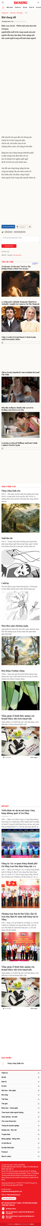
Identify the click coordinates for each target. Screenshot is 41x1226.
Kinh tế (31, 7)
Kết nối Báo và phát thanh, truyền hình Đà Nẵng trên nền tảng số (19, 1204)
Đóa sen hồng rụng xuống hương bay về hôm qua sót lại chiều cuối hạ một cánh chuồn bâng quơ (19, 587)
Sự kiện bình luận (7, 1148)
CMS (18, 1224)
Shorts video (6, 1156)
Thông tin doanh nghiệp (10, 1126)
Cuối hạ (5, 583)
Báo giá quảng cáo (9, 1198)
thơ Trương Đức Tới (19, 232)
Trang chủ (4, 13)
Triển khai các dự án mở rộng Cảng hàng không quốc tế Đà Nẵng (18, 811)
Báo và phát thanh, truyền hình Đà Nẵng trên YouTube (20, 1217)
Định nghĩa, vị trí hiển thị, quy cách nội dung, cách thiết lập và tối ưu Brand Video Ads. (20, 723)
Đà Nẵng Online (11, 1208)
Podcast (4, 1152)
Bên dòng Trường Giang (13, 670)
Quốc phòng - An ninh (9, 1117)
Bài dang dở (8, 232)
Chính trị (18, 7)
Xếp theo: (4, 255)
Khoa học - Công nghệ (9, 1108)
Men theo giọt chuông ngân (14, 625)
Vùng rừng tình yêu (10, 490)
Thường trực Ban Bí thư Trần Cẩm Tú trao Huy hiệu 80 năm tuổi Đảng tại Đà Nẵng (19, 916)
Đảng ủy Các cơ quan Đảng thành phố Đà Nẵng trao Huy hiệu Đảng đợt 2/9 (19, 865)
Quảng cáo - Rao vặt (9, 1130)
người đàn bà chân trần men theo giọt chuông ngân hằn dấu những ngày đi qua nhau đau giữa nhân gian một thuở (20, 631)
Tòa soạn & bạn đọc (8, 1121)
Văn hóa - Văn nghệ (16, 13)
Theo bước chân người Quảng (12, 1112)
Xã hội (25, 7)
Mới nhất (10, 7)
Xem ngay (34, 757)
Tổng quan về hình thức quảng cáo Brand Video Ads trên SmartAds (17, 717)
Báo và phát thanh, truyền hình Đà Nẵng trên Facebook (20, 1212)
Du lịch (3, 1086)
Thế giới (4, 1104)
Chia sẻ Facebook (9, 226)
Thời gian (9, 255)
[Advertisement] (20, 202)
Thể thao (4, 1099)
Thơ (26, 13)
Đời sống (4, 1095)
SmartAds (8, 757)
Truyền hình (5, 1134)
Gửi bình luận (9, 246)
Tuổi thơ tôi (6, 538)
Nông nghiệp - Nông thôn (10, 1139)
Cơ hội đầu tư (6, 1143)
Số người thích (17, 255)
